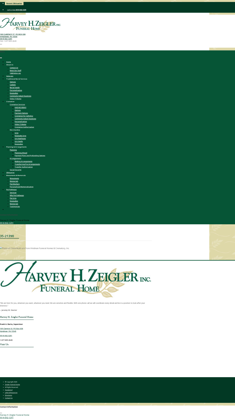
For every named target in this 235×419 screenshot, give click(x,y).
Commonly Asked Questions (20, 96)
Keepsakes (14, 93)
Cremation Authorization (24, 127)
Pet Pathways (11, 189)
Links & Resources (11, 393)
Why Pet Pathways (17, 195)
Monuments (14, 178)
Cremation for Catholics (24, 116)
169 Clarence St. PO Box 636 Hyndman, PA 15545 (12, 35)
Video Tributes (20, 124)
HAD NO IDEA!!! (20, 107)
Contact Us (14, 68)
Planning (13, 150)
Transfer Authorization (24, 167)
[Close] (1, 57)
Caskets (13, 85)
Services (13, 192)
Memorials (14, 181)
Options (13, 82)
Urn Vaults (19, 141)
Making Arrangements (23, 161)
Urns (16, 133)
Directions (8, 395)
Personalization (16, 90)
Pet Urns (13, 198)
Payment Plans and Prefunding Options (30, 155)
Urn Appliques (20, 138)
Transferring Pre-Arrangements (27, 164)
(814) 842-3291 (20, 10)
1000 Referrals (15, 73)
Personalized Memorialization (21, 187)
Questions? (9, 390)
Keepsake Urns (20, 136)
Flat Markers (15, 184)
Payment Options (21, 113)
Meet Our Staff (15, 70)
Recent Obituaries (14, 3)
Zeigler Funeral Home (12, 385)
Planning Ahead (21, 153)
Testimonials (15, 206)
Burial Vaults (15, 87)
